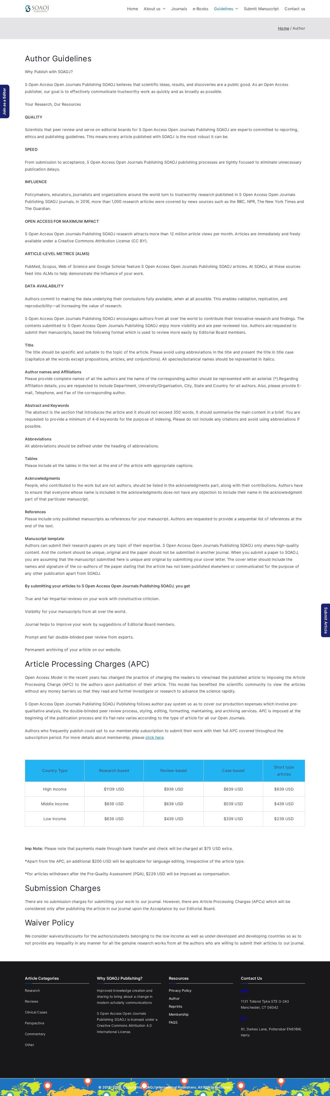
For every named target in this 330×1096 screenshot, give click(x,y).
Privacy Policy (180, 990)
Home (132, 8)
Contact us (295, 8)
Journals (179, 8)
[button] (163, 8)
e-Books (200, 8)
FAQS (173, 1022)
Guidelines (223, 8)
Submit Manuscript (261, 8)
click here (154, 737)
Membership (179, 1014)
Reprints (175, 1006)
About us (152, 8)
